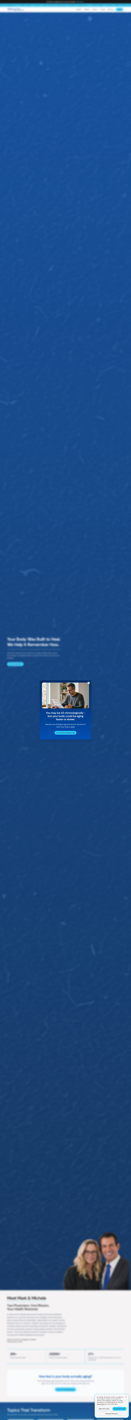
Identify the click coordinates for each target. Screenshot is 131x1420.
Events (103, 9)
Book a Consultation (15, 664)
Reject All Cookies (104, 1409)
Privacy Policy (101, 1404)
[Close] (126, 1397)
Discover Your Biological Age (65, 1389)
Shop (119, 9)
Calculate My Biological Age (65, 733)
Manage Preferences (112, 1413)
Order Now (79, 2)
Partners (110, 9)
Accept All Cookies (119, 1409)
